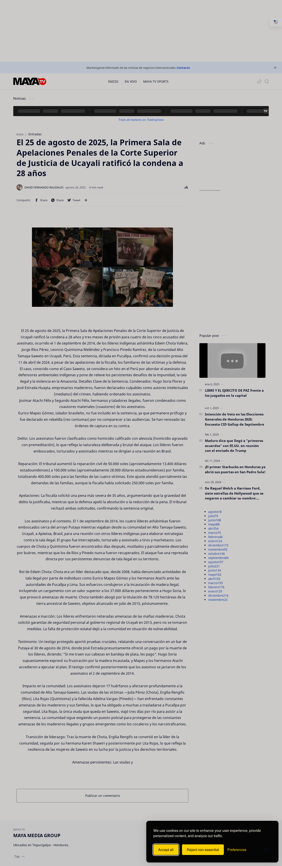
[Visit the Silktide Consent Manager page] (266, 849)
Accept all (166, 849)
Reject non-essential (203, 849)
